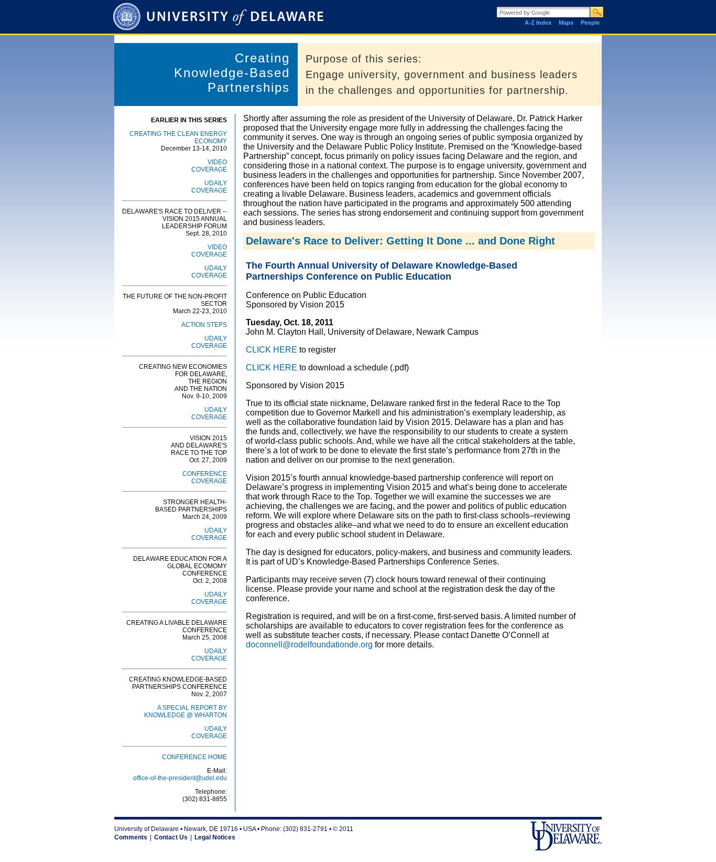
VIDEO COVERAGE (209, 165)
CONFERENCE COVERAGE (204, 477)
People (590, 22)
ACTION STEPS (204, 324)
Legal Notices (214, 837)
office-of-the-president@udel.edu (180, 778)
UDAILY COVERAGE (209, 186)
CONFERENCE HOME (194, 757)
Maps (566, 22)
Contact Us (171, 837)
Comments (130, 837)
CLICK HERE (271, 349)
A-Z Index (538, 22)
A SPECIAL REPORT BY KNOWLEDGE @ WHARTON (185, 711)
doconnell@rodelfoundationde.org (309, 644)
